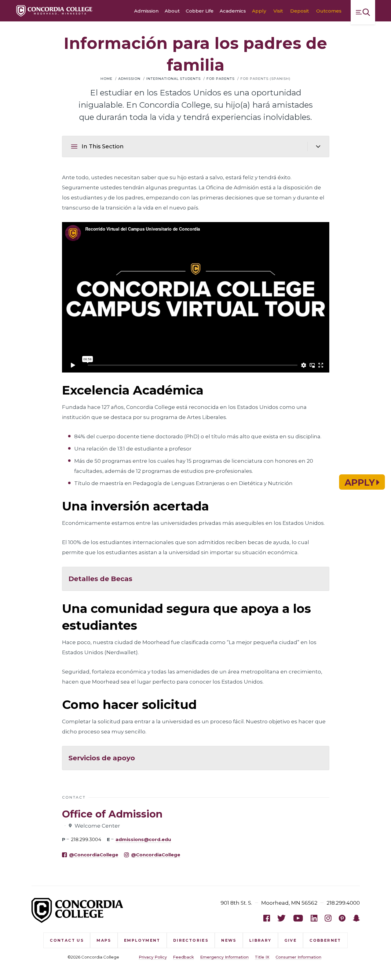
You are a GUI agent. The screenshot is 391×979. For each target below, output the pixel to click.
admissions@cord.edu (143, 839)
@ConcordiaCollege (93, 855)
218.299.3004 (86, 839)
